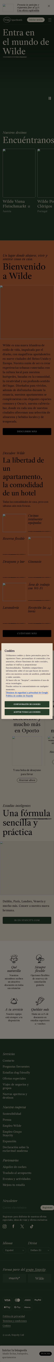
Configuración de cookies (27, 704)
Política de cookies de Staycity (19, 695)
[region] (27, 681)
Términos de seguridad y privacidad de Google (27, 692)
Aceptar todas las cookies (27, 712)
